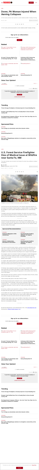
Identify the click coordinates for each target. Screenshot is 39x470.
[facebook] (15, 24)
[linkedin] (17, 24)
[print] (37, 24)
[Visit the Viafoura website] (35, 88)
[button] (2, 2)
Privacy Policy (34, 465)
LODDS (2, 149)
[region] (19, 86)
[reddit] (21, 24)
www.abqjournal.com (31, 307)
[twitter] (19, 24)
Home (2, 8)
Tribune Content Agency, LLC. (14, 309)
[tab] (4, 83)
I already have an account (19, 96)
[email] (23, 24)
